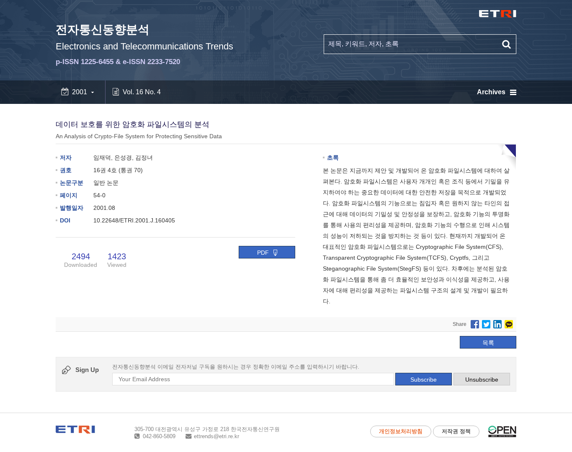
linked (497, 324)
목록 (488, 342)
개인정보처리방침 (401, 431)
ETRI (497, 14)
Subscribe (423, 379)
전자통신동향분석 (144, 44)
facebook (475, 324)
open (502, 431)
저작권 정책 (456, 431)
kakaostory (509, 324)
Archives (491, 92)
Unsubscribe (481, 379)
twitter (486, 324)
